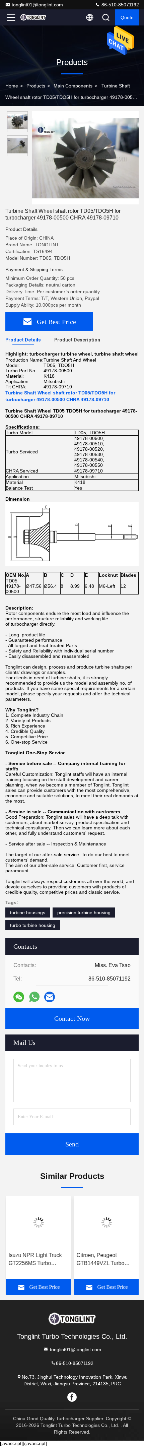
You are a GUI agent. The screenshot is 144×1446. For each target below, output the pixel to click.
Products (35, 85)
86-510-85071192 (119, 4)
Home (11, 85)
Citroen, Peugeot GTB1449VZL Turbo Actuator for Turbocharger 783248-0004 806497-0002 (102, 1259)
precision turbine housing (84, 912)
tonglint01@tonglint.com (37, 4)
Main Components (73, 85)
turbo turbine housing (32, 925)
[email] (49, 997)
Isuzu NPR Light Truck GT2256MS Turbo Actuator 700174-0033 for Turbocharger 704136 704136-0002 (37, 1259)
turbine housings (27, 912)
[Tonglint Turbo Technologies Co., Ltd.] (33, 17)
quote (127, 17)
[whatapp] (34, 997)
